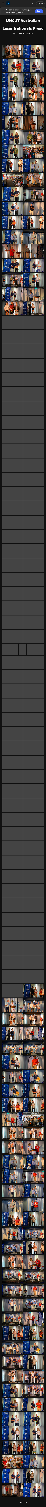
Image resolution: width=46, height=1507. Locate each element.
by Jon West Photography (23, 33)
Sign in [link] (40, 3)
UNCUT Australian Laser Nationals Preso (23, 24)
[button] (3, 11)
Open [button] (39, 11)
